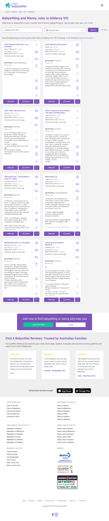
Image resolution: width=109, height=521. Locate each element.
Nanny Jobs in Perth (64, 437)
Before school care (13, 465)
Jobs (20, 12)
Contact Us (82, 500)
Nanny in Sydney (63, 405)
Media (40, 500)
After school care (13, 462)
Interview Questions (14, 411)
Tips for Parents (12, 405)
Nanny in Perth (62, 414)
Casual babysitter (13, 457)
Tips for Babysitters (13, 408)
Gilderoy (31, 12)
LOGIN (70, 325)
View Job (10, 101)
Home (7, 12)
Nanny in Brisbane (63, 411)
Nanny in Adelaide (63, 419)
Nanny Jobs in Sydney (65, 428)
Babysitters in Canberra (15, 439)
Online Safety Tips (13, 414)
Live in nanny (11, 460)
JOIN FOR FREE (38, 325)
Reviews (31, 500)
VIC (25, 12)
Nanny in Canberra (63, 416)
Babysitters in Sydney (14, 428)
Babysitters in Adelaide (15, 442)
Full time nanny (12, 451)
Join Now (88, 23)
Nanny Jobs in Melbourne (66, 431)
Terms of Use (49, 500)
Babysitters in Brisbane (15, 434)
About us (73, 500)
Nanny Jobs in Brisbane (65, 434)
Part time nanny (12, 454)
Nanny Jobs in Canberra (65, 439)
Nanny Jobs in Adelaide (65, 442)
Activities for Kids (13, 416)
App (24, 500)
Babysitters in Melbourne (15, 431)
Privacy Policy (61, 500)
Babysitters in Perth (13, 437)
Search (14, 12)
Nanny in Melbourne (64, 408)
